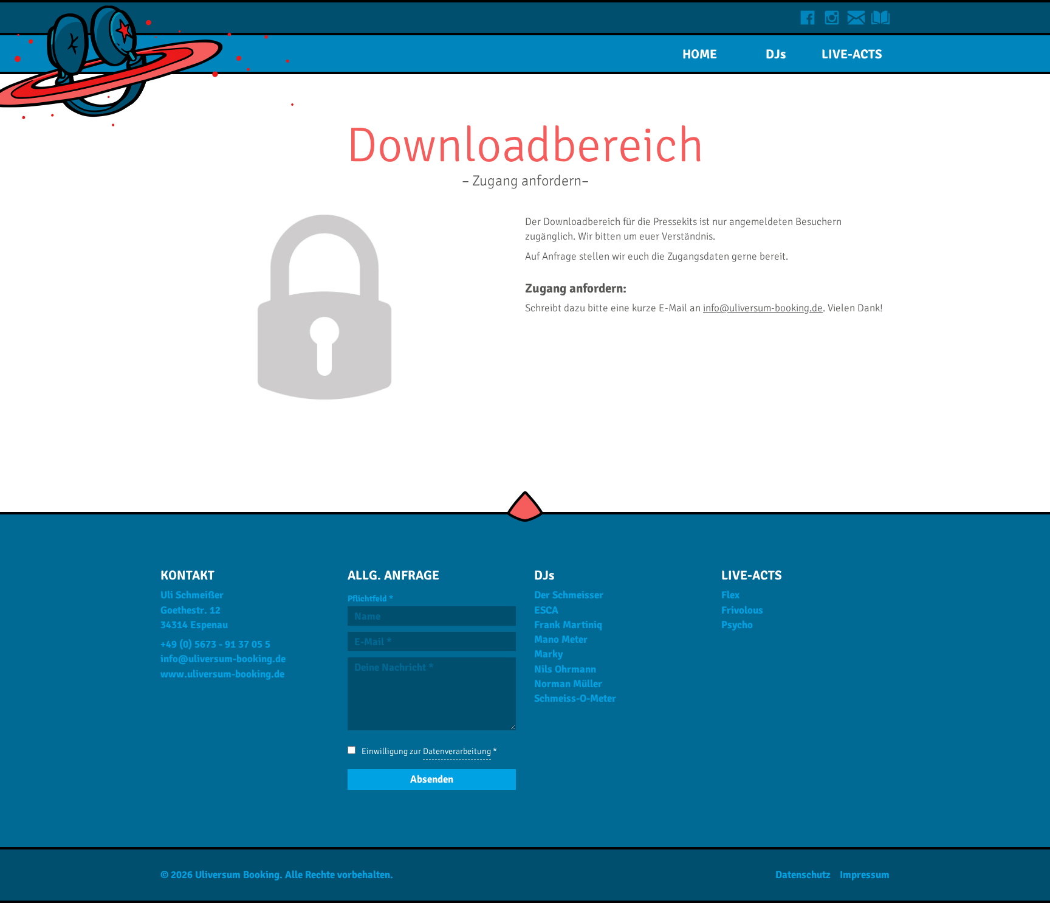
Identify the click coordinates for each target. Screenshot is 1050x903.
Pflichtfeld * (370, 598)
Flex (730, 595)
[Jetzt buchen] (880, 18)
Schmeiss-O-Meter (575, 698)
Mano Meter (561, 639)
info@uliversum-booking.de (763, 308)
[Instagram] (832, 18)
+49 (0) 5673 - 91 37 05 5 (215, 644)
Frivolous (742, 610)
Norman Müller (568, 683)
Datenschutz (803, 874)
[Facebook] (807, 18)
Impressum (865, 874)
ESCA (546, 610)
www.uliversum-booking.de (222, 674)
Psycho (737, 624)
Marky (548, 654)
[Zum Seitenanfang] (525, 508)
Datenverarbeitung (457, 751)
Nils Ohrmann (565, 669)
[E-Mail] (856, 18)
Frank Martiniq (568, 624)
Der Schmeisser (568, 595)
